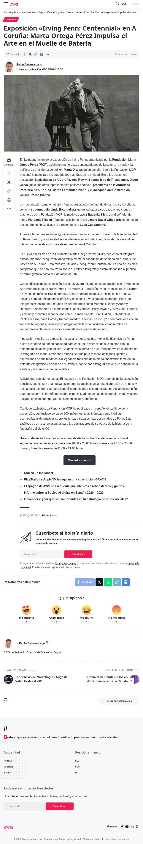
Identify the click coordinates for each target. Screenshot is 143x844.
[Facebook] (122, 826)
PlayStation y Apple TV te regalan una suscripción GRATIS (65, 479)
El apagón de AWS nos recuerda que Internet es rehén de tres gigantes (74, 486)
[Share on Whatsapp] (108, 582)
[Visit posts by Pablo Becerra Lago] (8, 643)
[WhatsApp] (137, 826)
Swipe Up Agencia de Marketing (76, 839)
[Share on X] (30, 54)
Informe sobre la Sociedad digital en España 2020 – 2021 (64, 492)
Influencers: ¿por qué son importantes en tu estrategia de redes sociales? (76, 499)
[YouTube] (127, 826)
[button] (7, 4)
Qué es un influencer (38, 472)
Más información (79, 460)
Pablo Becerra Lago (29, 64)
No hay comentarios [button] (121, 701)
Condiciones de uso (65, 563)
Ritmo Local (49, 515)
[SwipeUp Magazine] (14, 4)
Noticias (11, 19)
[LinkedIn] (132, 826)
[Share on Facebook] (24, 54)
